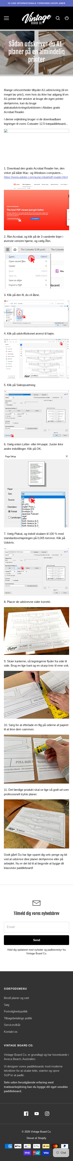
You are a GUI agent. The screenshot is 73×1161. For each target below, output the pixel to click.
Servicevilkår (12, 1024)
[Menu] (6, 18)
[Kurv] (66, 18)
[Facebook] (26, 1113)
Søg (6, 1004)
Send (36, 940)
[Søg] (58, 18)
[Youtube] (36, 1113)
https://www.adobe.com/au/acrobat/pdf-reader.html (36, 177)
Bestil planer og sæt (16, 998)
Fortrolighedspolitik (16, 1011)
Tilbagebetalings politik (18, 1018)
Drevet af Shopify (36, 1138)
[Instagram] (47, 1113)
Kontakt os (11, 1031)
